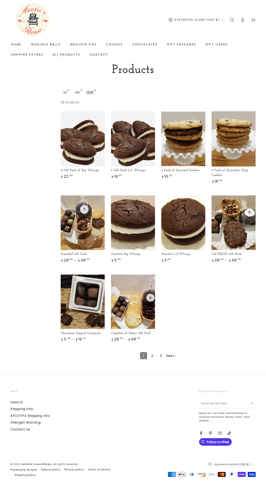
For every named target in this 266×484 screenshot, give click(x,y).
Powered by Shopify (23, 469)
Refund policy (50, 469)
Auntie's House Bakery (37, 464)
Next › (171, 355)
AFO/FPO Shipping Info (30, 415)
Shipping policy (25, 475)
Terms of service (99, 469)
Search (16, 402)
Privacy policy (74, 469)
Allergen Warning (25, 422)
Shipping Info (21, 408)
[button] (231, 19)
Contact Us (20, 429)
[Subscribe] (253, 403)
